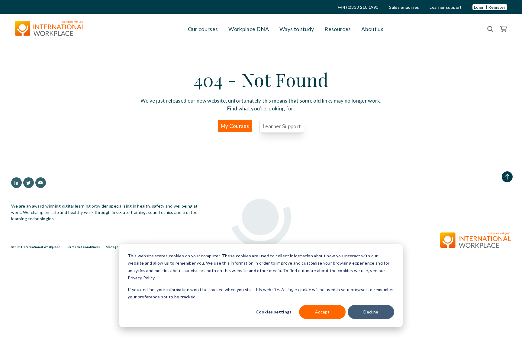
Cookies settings (274, 311)
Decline (370, 311)
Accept (322, 311)
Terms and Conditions (83, 247)
